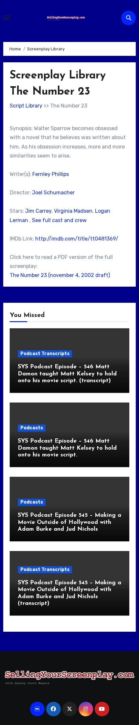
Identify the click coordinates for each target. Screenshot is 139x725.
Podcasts (31, 428)
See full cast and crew (59, 220)
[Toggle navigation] (6, 17)
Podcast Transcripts (45, 353)
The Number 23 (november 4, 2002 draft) (60, 275)
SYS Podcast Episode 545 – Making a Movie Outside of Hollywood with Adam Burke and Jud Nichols (69, 522)
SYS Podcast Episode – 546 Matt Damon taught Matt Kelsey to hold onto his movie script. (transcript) (67, 374)
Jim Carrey (38, 211)
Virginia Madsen (73, 211)
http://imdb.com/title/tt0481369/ (76, 239)
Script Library (26, 106)
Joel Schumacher (53, 192)
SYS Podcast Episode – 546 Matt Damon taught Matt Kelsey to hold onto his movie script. (67, 448)
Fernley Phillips (50, 174)
